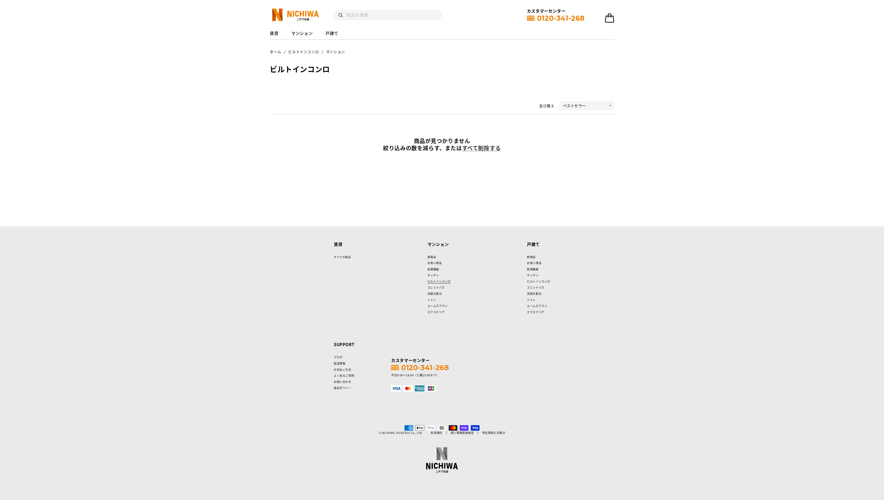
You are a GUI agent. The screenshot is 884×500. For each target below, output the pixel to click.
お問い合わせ (342, 382)
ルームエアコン (437, 306)
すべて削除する (481, 148)
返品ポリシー (342, 388)
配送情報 (339, 363)
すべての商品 (342, 257)
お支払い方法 (342, 370)
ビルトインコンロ (303, 51)
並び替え (546, 105)
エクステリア (436, 312)
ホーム (275, 51)
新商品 (431, 257)
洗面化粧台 (434, 294)
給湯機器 (433, 269)
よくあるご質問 (344, 376)
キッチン (433, 275)
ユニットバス (436, 287)
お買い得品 (434, 263)
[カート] (609, 18)
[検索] (341, 15)
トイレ (431, 300)
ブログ (338, 357)
